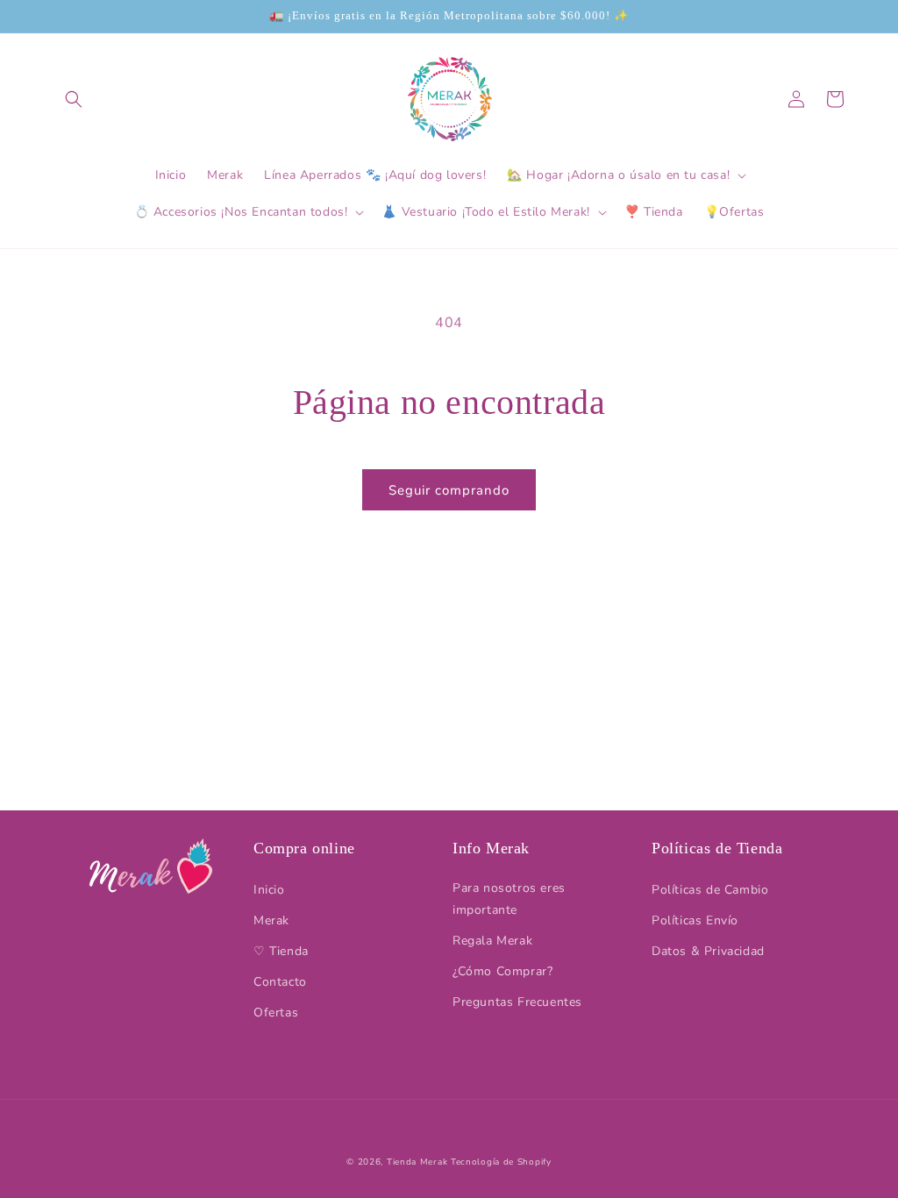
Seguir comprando (449, 490)
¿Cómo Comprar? (502, 971)
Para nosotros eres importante (509, 899)
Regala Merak (492, 940)
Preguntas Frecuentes (517, 1002)
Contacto (280, 981)
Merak (271, 920)
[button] (73, 99)
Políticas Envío (695, 920)
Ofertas (275, 1012)
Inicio (269, 889)
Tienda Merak (417, 1162)
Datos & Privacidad (708, 951)
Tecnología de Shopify (501, 1162)
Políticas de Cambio (710, 889)
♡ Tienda (281, 951)
